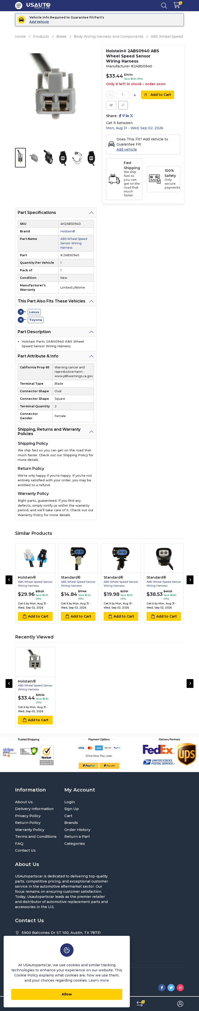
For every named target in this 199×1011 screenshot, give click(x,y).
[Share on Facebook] (120, 115)
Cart (68, 815)
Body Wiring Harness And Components (108, 36)
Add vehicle (126, 149)
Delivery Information (34, 808)
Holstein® (67, 231)
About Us (24, 802)
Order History (77, 829)
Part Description (34, 331)
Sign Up (71, 808)
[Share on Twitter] (131, 115)
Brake (61, 36)
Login (69, 802)
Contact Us (25, 850)
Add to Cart (160, 94)
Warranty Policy (29, 829)
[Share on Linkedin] (127, 115)
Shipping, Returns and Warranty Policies (49, 431)
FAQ (19, 843)
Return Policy (28, 822)
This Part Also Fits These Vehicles (51, 301)
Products (41, 36)
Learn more (99, 980)
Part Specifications (37, 212)
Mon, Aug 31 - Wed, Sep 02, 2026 (134, 128)
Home (20, 36)
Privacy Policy (28, 815)
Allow (67, 994)
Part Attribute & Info (38, 356)
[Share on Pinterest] (123, 115)
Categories (74, 843)
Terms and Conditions (36, 836)
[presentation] (9, 579)
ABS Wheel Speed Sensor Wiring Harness (73, 243)
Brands (71, 822)
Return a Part (77, 836)
